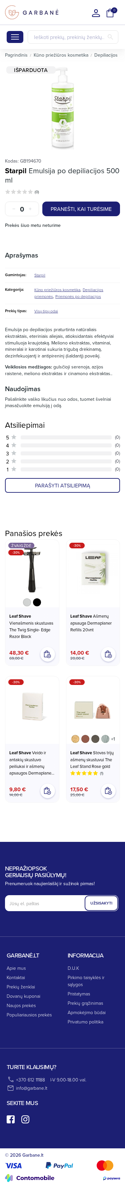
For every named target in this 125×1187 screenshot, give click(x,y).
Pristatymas (79, 993)
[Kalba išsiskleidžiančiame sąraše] (96, 13)
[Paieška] (110, 37)
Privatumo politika (85, 1021)
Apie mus (16, 968)
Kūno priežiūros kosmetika (57, 290)
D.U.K (73, 968)
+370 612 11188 (30, 1079)
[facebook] (11, 1119)
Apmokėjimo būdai (87, 1012)
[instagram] (25, 1119)
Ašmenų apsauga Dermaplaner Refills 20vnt (91, 623)
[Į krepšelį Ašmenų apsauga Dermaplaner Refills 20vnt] (108, 654)
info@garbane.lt (31, 1088)
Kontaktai (16, 977)
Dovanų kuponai (23, 996)
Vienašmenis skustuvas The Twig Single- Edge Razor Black (31, 626)
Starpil (16, 170)
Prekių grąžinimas (85, 1003)
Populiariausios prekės (29, 1014)
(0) (37, 192)
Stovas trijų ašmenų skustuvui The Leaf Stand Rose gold (92, 759)
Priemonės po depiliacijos (78, 296)
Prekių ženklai (21, 986)
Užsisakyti (101, 903)
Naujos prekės (21, 1005)
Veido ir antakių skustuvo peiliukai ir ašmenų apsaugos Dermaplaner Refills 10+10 (31, 763)
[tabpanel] (62, 108)
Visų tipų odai (46, 311)
